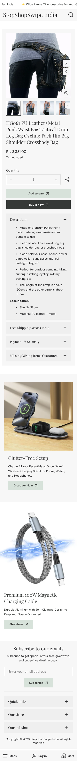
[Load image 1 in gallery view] (13, 108)
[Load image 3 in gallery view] (46, 108)
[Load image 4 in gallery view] (63, 108)
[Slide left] (66, 71)
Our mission (18, 727)
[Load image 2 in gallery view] (30, 108)
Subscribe (36, 683)
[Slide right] (66, 63)
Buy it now (36, 205)
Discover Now (23, 485)
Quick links (17, 701)
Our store (16, 714)
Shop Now (16, 624)
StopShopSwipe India (45, 739)
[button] (67, 756)
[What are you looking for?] (71, 15)
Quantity (12, 170)
